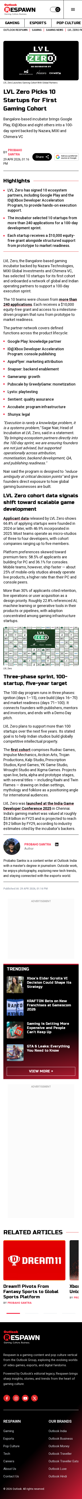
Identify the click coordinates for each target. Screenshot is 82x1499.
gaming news (54, 30)
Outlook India (58, 1431)
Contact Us (11, 1476)
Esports (38, 23)
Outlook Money (59, 1446)
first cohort (20, 750)
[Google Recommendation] (66, 157)
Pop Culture (11, 1446)
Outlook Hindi (58, 1476)
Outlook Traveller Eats (64, 1461)
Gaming (12, 23)
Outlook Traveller (60, 1454)
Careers (8, 1461)
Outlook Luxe (58, 1469)
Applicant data (16, 518)
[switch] (55, 9)
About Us (9, 1469)
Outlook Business (61, 1438)
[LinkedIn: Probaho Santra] (56, 844)
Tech (6, 1454)
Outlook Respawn (15, 30)
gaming (37, 30)
